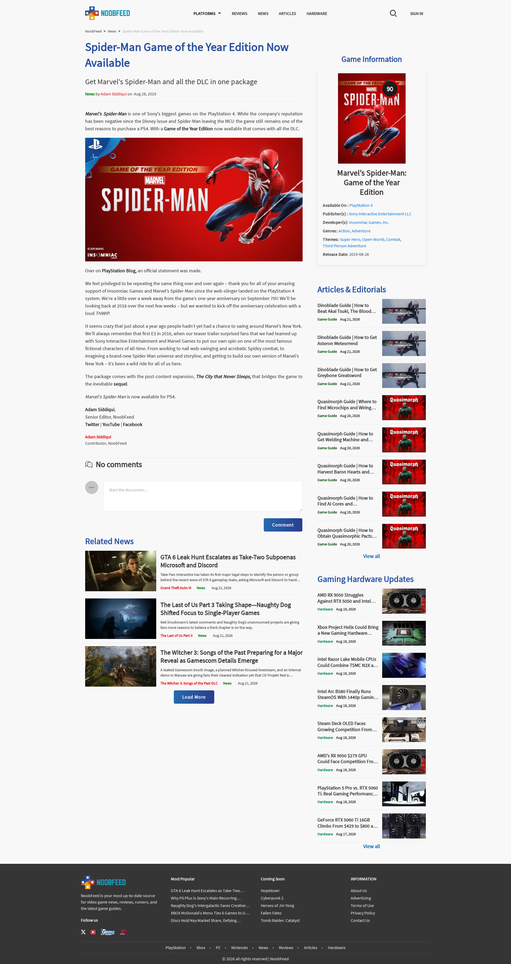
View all (371, 556)
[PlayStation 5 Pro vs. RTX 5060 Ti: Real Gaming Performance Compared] (404, 804)
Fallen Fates (271, 913)
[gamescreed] (108, 932)
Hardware (317, 13)
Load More (194, 697)
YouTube (111, 424)
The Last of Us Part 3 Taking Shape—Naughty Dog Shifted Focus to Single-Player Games (225, 609)
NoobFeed (93, 31)
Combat (393, 239)
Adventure (361, 230)
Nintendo (239, 947)
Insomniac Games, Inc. (369, 222)
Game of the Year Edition (189, 128)
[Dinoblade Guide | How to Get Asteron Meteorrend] (404, 354)
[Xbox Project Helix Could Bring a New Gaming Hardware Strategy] (404, 644)
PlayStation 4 (361, 205)
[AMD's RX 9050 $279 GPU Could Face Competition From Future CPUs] (404, 772)
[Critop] (124, 932)
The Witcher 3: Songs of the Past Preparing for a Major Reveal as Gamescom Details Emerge (231, 656)
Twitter (92, 424)
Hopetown (270, 890)
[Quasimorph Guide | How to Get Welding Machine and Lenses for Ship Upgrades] (404, 450)
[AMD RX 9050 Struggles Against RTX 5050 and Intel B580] (404, 612)
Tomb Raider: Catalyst (280, 920)
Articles (287, 13)
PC (218, 947)
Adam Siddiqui (114, 93)
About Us (359, 890)
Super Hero (350, 239)
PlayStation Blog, (119, 271)
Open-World (373, 239)
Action (344, 230)
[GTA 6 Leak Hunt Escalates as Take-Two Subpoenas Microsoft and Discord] (120, 589)
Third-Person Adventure (344, 245)
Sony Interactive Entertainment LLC (380, 213)
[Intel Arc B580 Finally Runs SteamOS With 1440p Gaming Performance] (404, 708)
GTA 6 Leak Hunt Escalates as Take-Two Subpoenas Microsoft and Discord (228, 561)
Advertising (361, 898)
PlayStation (176, 947)
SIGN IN (416, 13)
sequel (120, 384)
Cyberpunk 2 (272, 898)
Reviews (239, 13)
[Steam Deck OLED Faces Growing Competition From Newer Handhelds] (404, 740)
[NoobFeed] (107, 13)
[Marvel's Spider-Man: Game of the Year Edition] (372, 162)
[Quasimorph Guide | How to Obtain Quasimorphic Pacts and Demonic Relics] (404, 547)
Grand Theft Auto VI (175, 587)
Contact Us (360, 920)
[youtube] (93, 932)
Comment (283, 525)
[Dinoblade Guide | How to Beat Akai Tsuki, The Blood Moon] (404, 322)
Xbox (200, 947)
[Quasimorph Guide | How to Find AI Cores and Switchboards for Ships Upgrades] (404, 515)
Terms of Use (362, 905)
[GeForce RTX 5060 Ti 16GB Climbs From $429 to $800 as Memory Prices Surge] (404, 837)
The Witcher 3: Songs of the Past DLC (189, 683)
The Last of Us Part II (176, 635)
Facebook (132, 424)
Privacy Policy (363, 913)
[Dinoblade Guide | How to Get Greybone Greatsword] (404, 386)
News (263, 13)
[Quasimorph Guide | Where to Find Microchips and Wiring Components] (404, 418)
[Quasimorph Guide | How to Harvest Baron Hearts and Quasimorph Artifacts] (404, 482)
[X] (83, 932)
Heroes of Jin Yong (277, 905)
